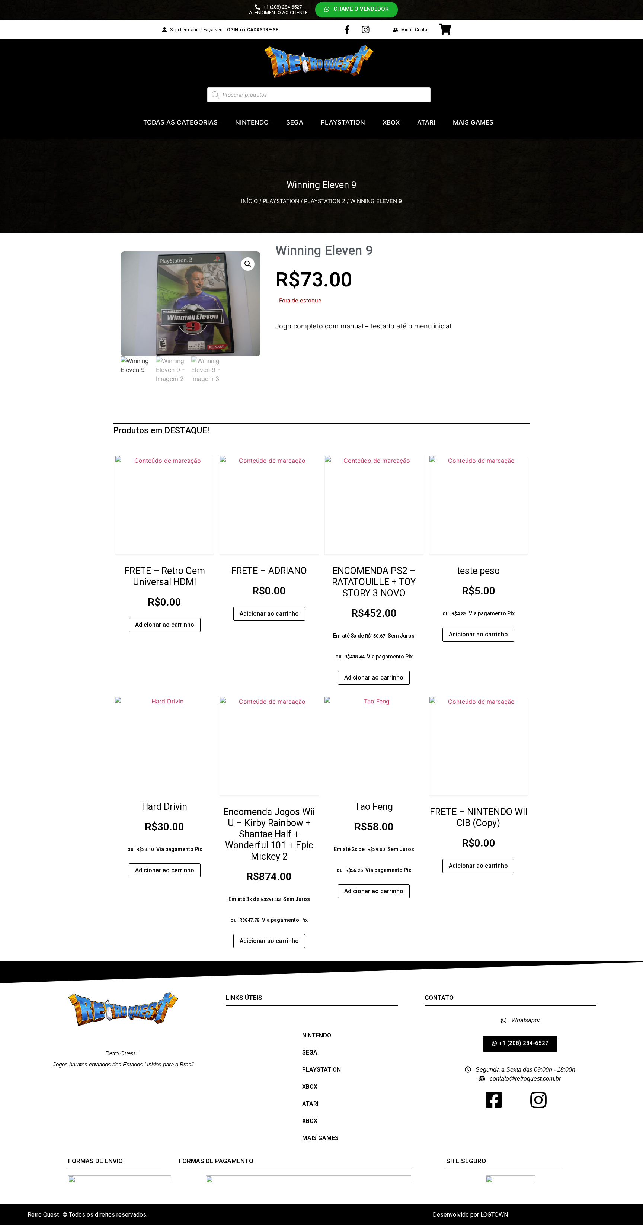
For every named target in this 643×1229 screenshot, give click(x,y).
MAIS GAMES (473, 122)
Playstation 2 (324, 201)
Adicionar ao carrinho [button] (164, 624)
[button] (356, 9)
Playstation (281, 201)
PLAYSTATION (343, 122)
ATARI (426, 122)
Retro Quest (43, 1214)
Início (249, 201)
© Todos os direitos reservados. (105, 1214)
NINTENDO (252, 122)
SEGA (294, 122)
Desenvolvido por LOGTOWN (470, 1214)
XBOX (391, 122)
